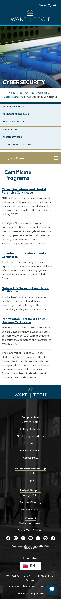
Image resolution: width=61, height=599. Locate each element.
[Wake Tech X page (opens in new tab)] (23, 538)
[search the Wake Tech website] (49, 5)
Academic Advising (14, 121)
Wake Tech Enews (30, 523)
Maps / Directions (30, 450)
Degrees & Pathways (14, 96)
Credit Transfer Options (18, 144)
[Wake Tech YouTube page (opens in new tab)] (30, 538)
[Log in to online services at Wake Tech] (54, 5)
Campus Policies (25, 593)
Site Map (40, 593)
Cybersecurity (24, 82)
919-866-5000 (30, 548)
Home (12, 92)
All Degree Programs (16, 114)
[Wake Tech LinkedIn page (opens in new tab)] (38, 538)
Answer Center (31, 422)
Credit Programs (25, 92)
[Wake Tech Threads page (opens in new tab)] (45, 538)
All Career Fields (13, 106)
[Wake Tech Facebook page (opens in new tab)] (8, 538)
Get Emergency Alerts (30, 436)
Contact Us (14, 586)
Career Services (12, 137)
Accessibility (30, 458)
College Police (30, 495)
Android (30, 473)
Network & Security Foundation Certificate (25, 289)
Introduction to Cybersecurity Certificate (24, 255)
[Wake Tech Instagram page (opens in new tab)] (15, 538)
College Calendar (30, 429)
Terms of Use (29, 586)
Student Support (30, 509)
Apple (30, 480)
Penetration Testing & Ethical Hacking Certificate (24, 320)
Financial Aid (10, 129)
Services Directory (31, 502)
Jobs (30, 443)
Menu (42, 5)
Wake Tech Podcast (30, 530)
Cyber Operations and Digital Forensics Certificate (24, 191)
